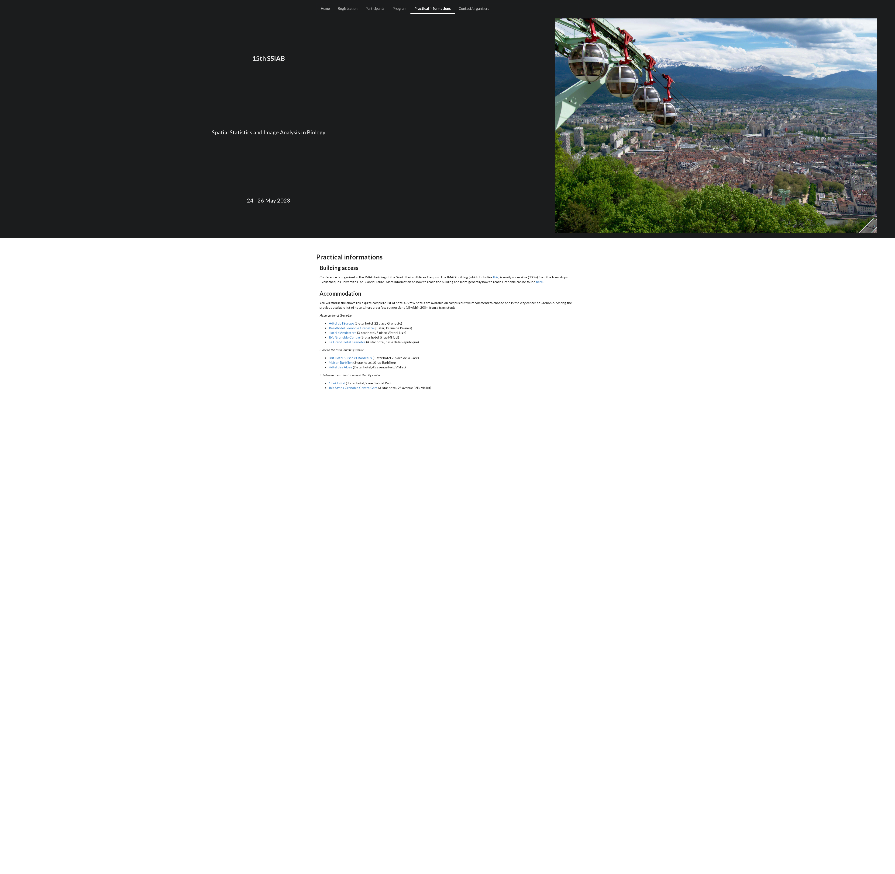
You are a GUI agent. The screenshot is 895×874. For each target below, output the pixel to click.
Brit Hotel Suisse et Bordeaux (350, 358)
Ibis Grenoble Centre (344, 337)
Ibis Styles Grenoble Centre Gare (353, 388)
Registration (348, 8)
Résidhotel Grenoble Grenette (351, 328)
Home (325, 8)
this (496, 277)
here (539, 282)
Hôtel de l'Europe (341, 323)
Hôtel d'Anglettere (342, 333)
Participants (375, 8)
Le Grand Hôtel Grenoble (347, 342)
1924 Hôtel (337, 383)
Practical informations (432, 8)
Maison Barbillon (341, 362)
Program (399, 8)
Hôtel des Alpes (340, 367)
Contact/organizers (474, 8)
